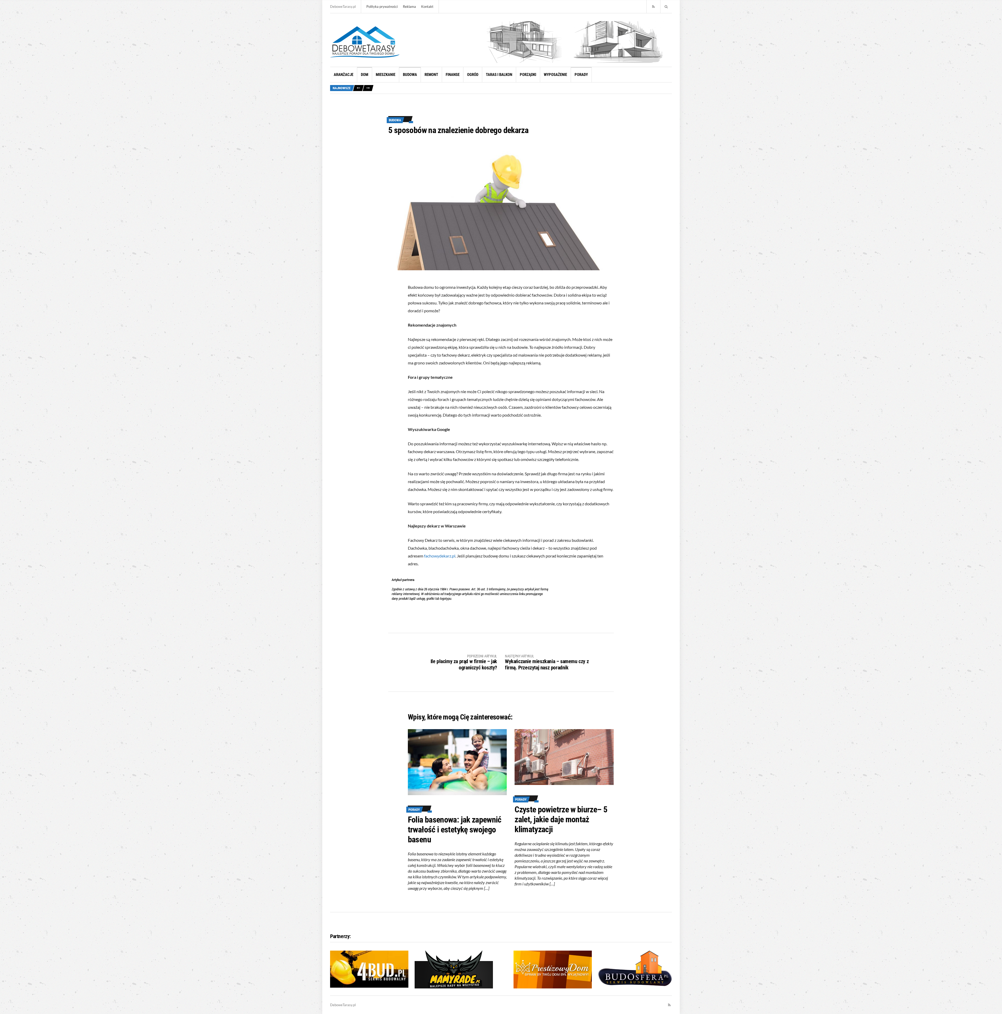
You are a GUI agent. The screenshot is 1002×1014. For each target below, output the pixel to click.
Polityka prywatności (382, 6)
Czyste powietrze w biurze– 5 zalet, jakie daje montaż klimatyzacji (561, 819)
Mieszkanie (385, 74)
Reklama (409, 6)
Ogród (472, 74)
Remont (431, 74)
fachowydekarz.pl (439, 555)
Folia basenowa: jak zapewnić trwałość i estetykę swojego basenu (455, 829)
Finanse (453, 74)
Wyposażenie (555, 74)
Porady (581, 74)
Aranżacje (343, 74)
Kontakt (427, 6)
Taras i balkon (499, 74)
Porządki (528, 74)
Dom (364, 74)
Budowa (410, 74)
